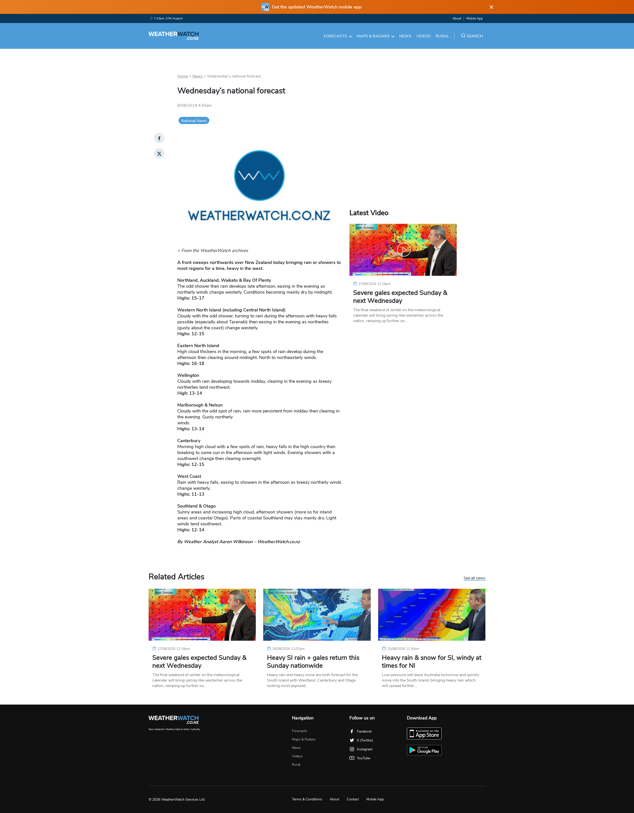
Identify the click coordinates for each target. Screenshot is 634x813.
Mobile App (474, 18)
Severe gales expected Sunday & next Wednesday (400, 297)
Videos (423, 36)
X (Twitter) (365, 740)
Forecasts (335, 36)
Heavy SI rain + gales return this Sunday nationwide (313, 662)
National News (194, 121)
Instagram (364, 749)
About (456, 18)
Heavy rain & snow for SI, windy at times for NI (431, 662)
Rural (442, 36)
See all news (474, 578)
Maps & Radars (373, 36)
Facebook (364, 731)
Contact (353, 799)
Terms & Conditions (307, 799)
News (405, 36)
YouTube (363, 758)
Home (182, 76)
